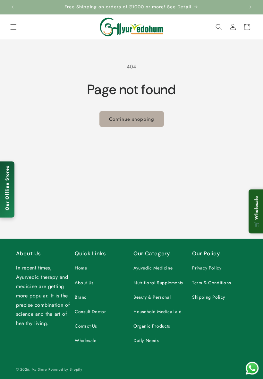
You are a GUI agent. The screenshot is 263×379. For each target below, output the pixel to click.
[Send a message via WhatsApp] (252, 368)
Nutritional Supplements (158, 282)
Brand (81, 297)
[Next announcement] (250, 7)
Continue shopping (131, 119)
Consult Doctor (90, 311)
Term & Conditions (211, 282)
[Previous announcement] (12, 7)
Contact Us (86, 326)
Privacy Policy (206, 268)
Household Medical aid (157, 311)
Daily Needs (146, 340)
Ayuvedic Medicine (153, 268)
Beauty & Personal (152, 297)
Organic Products (151, 326)
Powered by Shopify (65, 369)
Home (81, 268)
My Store (39, 369)
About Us (84, 282)
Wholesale (85, 340)
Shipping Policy (208, 297)
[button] (13, 27)
